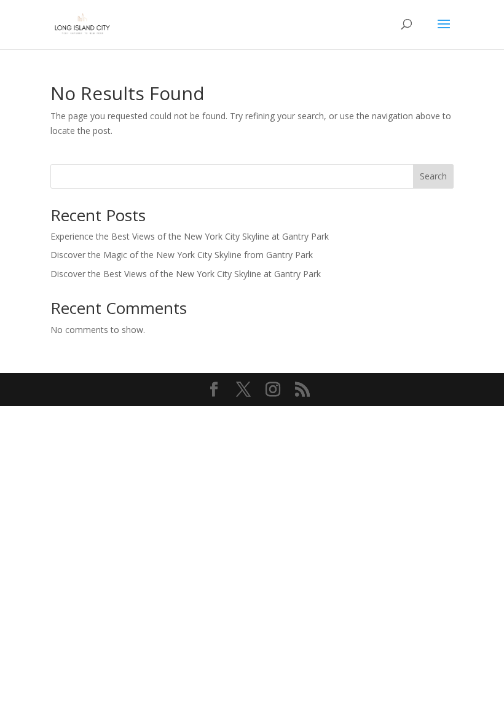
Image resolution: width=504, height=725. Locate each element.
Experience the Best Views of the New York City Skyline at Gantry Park (189, 236)
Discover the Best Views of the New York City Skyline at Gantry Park (185, 274)
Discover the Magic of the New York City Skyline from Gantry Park (181, 255)
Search (433, 176)
